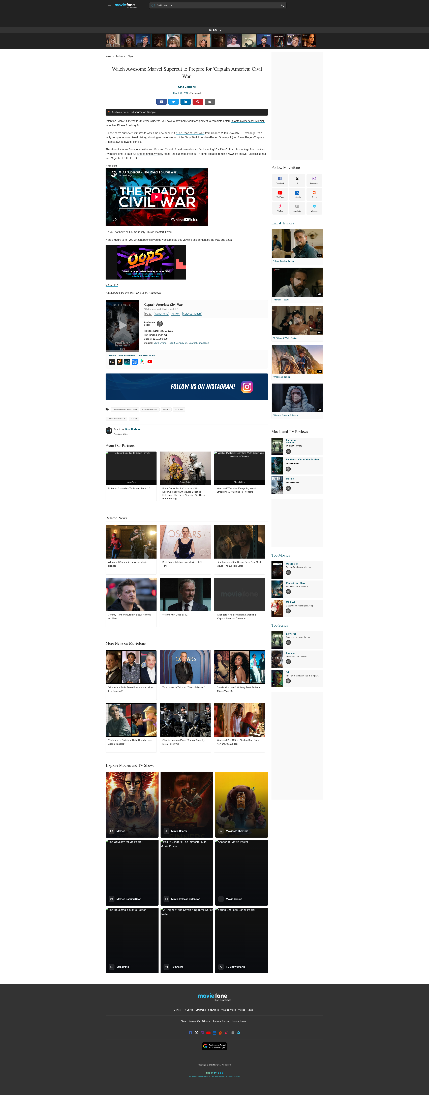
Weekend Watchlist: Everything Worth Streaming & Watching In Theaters (236, 490)
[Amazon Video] (135, 362)
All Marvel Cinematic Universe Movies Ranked (128, 564)
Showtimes (213, 1010)
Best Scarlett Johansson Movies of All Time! (182, 564)
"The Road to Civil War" (190, 133)
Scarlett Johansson (199, 342)
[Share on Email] (210, 102)
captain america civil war (125, 409)
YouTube (280, 197)
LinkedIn (297, 197)
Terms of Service (221, 1021)
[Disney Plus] (127, 362)
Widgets (314, 211)
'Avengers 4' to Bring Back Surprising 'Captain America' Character (236, 616)
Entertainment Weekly (150, 153)
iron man (179, 409)
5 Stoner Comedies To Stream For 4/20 (129, 488)
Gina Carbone (187, 86)
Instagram (314, 183)
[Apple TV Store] (112, 362)
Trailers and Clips (124, 56)
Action (175, 314)
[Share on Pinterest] (198, 102)
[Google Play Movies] (142, 362)
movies (166, 409)
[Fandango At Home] (119, 362)
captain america (150, 409)
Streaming (201, 1010)
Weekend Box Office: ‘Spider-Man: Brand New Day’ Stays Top (238, 742)
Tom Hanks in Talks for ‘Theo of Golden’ (183, 687)
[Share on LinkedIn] (186, 102)
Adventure (161, 314)
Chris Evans (160, 342)
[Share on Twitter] (174, 102)
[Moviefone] (127, 5)
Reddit (314, 197)
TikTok (280, 211)
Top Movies (280, 555)
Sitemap (206, 1021)
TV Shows (188, 1010)
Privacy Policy (239, 1021)
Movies (134, 419)
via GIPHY (112, 285)
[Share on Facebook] (162, 102)
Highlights (214, 30)
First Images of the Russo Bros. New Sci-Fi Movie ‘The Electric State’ (239, 564)
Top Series (279, 625)
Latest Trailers (282, 223)
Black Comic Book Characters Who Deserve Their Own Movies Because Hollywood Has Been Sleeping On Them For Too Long (183, 493)
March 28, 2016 (180, 93)
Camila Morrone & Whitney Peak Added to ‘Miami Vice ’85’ (239, 689)
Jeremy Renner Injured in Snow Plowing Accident (129, 616)
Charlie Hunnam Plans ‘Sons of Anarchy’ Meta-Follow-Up (183, 742)
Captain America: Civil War (163, 304)
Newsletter (297, 211)
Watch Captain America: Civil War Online (132, 355)
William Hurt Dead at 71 (175, 614)
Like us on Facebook (148, 292)
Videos (241, 1010)
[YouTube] (150, 362)
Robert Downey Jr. (177, 342)
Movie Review (292, 463)
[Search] (282, 5)
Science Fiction (192, 314)
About (183, 1021)
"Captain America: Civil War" (248, 121)
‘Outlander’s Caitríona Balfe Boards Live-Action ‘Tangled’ (130, 742)
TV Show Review (294, 446)
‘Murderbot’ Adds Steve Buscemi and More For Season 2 (130, 689)
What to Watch (228, 1010)
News (108, 56)
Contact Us (194, 1021)
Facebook (280, 183)
